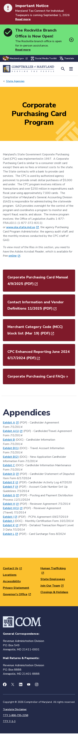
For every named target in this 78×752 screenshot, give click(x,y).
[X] (13, 684)
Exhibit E (9, 482)
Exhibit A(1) (11, 431)
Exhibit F (8, 487)
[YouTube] (29, 684)
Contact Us (10, 568)
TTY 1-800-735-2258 (15, 715)
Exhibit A (9, 423)
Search (63, 69)
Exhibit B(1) (11, 448)
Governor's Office (15, 594)
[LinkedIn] (21, 684)
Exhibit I (8, 517)
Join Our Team (50, 586)
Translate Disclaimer (15, 709)
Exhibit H (9, 504)
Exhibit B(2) (11, 457)
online (13, 256)
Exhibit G (9, 495)
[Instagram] (37, 684)
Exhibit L (8, 534)
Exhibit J (8, 521)
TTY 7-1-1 (9, 721)
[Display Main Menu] (71, 69)
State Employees (52, 579)
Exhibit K (9, 525)
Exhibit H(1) (11, 508)
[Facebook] (5, 684)
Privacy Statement (16, 588)
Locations (10, 575)
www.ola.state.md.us (20, 227)
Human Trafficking (53, 568)
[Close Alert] (71, 39)
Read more (23, 19)
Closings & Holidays (54, 592)
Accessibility (12, 581)
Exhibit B (9, 440)
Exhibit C (9, 465)
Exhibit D (9, 474)
